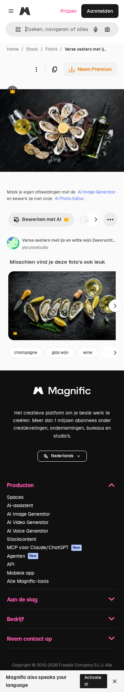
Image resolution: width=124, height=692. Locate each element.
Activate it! (92, 681)
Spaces (15, 497)
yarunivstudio (35, 247)
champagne (25, 352)
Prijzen (68, 11)
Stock (32, 49)
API (10, 564)
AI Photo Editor (69, 198)
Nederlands (62, 456)
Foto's (51, 49)
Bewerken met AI (37, 221)
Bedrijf (15, 618)
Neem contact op (29, 638)
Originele (45, 92)
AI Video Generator (28, 522)
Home (13, 49)
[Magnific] (62, 392)
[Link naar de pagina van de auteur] (13, 244)
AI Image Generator (97, 192)
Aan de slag (22, 599)
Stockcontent (21, 539)
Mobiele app (20, 573)
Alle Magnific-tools (28, 581)
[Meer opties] (36, 69)
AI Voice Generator (27, 531)
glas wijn (60, 352)
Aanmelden (100, 11)
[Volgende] (96, 220)
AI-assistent (20, 505)
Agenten (22, 556)
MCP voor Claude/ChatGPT (43, 547)
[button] (62, 456)
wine (87, 352)
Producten (20, 485)
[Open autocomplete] (15, 29)
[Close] (114, 681)
